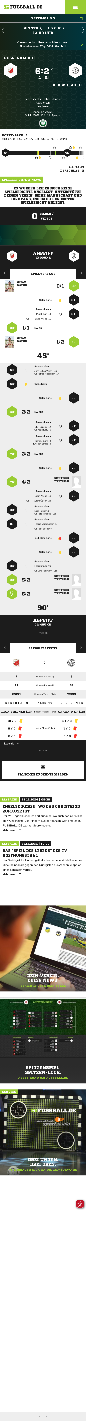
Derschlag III (67, 85)
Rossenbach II (19, 58)
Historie (5, 647)
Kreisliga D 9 (43, 18)
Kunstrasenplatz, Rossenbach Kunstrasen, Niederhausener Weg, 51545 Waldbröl (43, 44)
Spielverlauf (43, 273)
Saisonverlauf (81, 647)
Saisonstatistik (43, 648)
